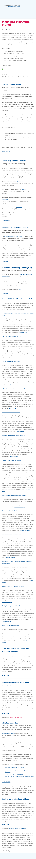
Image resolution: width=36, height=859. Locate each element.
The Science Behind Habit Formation (11, 336)
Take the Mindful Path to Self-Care (11, 361)
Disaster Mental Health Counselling (14, 767)
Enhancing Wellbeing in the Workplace (12, 460)
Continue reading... (23, 332)
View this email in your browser (13, 6)
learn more (20, 181)
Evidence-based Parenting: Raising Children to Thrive (19, 776)
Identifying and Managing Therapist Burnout (13, 435)
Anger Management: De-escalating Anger (13, 586)
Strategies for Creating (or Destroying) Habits (14, 510)
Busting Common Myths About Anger (11, 534)
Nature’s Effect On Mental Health (10, 625)
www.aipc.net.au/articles (15, 717)
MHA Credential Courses (8, 733)
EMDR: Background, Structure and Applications (14, 388)
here (20, 289)
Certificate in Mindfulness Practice (13, 236)
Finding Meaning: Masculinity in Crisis (12, 605)
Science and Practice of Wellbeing (14, 774)
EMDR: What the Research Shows (11, 412)
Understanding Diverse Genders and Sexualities (14, 495)
